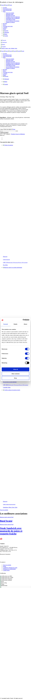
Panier (4, 566)
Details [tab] (15, 324)
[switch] (27, 353)
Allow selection (16, 373)
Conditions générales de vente (10, 567)
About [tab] (25, 324)
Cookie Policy (6, 570)
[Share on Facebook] (3, 138)
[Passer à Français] (3, 40)
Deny (15, 378)
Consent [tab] (5, 324)
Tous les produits (4, 510)
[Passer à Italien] (17, 34)
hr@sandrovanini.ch (15, 554)
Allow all (15, 369)
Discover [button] (5, 256)
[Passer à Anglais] (17, 35)
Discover (5, 501)
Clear (14, 129)
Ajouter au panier (4, 132)
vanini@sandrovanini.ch (6, 552)
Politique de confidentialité (9, 569)
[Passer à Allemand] (17, 32)
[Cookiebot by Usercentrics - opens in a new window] (22, 320)
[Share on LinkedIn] (3, 139)
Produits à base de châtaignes (18, 134)
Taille (1, 129)
